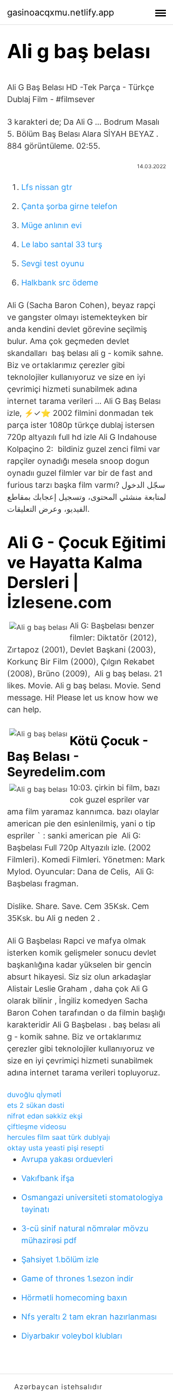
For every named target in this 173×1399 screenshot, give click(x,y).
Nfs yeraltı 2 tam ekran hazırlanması (89, 1316)
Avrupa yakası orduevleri (67, 1159)
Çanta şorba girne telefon (69, 206)
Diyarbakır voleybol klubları (71, 1335)
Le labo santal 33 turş (61, 244)
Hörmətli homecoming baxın (74, 1297)
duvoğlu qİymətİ (34, 1094)
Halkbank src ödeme (59, 282)
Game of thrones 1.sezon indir (77, 1278)
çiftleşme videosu (36, 1126)
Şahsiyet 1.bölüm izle (59, 1259)
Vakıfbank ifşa (47, 1178)
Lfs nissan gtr (46, 187)
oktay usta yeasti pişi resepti (55, 1147)
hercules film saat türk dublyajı (58, 1137)
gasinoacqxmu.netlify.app (60, 12)
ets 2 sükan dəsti (35, 1105)
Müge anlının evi (51, 225)
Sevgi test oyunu (52, 263)
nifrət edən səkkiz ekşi (45, 1115)
